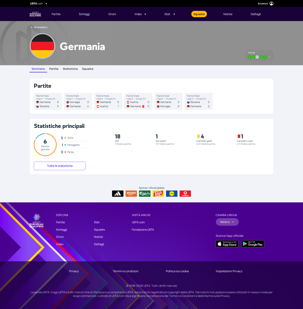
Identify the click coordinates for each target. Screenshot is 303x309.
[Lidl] (171, 193)
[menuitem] (60, 14)
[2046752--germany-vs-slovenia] (48, 101)
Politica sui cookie (177, 271)
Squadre (99, 229)
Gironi (60, 237)
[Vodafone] (185, 193)
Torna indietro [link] (40, 27)
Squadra (87, 68)
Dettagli (99, 244)
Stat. (97, 222)
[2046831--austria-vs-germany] (138, 101)
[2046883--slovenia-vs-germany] (199, 101)
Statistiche (70, 68)
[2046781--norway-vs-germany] (78, 101)
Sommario (38, 68)
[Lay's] (158, 193)
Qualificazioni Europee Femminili (35, 14)
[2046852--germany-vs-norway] (168, 101)
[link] (56, 14)
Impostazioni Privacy (229, 271)
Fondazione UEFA (143, 229)
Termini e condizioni (126, 271)
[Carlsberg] (144, 193)
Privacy (74, 271)
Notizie (98, 237)
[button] (140, 14)
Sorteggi (61, 229)
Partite (54, 68)
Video (59, 244)
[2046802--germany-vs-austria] (108, 101)
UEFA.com (138, 222)
